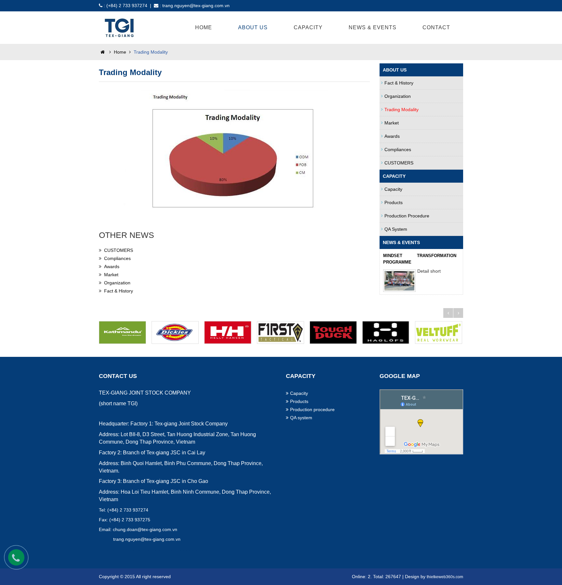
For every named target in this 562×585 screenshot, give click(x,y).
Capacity (393, 189)
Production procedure (406, 215)
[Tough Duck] (334, 332)
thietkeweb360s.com (445, 577)
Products (393, 202)
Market (111, 274)
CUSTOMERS (118, 250)
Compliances (117, 258)
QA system (395, 229)
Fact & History (118, 290)
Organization (117, 282)
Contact (436, 27)
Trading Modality (401, 109)
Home (203, 27)
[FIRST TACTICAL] (281, 332)
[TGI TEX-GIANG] (120, 27)
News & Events (372, 27)
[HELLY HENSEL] (229, 332)
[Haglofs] (387, 332)
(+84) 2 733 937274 (126, 5)
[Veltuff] (439, 332)
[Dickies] (176, 332)
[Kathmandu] (123, 332)
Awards (111, 266)
